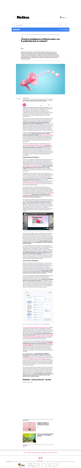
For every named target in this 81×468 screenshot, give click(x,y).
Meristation (55, 466)
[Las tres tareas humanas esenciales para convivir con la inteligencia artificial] (29, 438)
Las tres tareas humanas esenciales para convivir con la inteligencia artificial (45, 435)
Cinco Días (42, 465)
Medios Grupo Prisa (21, 466)
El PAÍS (29, 463)
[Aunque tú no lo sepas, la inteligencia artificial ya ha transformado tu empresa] (29, 426)
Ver (17, 25)
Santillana (38, 463)
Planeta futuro (53, 465)
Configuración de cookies (45, 452)
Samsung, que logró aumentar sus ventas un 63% (33, 183)
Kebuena (56, 465)
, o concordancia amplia (30, 166)
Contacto (25, 452)
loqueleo (50, 466)
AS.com (50, 463)
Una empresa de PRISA (21, 464)
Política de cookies (54, 452)
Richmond (29, 466)
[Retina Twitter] (39, 458)
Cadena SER (47, 463)
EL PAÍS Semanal (50, 465)
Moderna (33, 466)
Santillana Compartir (43, 463)
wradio (39, 465)
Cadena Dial (46, 465)
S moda (46, 466)
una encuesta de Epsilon (47, 135)
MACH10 (24, 447)
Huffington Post (31, 465)
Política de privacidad (36, 452)
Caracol (57, 463)
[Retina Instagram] (41, 458)
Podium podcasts (38, 466)
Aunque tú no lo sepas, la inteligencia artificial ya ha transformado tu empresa (43, 423)
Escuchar (20, 25)
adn (53, 463)
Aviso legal (30, 452)
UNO (36, 465)
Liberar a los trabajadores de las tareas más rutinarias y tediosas (36, 327)
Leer (14, 25)
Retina (22, 48)
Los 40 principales (34, 463)
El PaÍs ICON (42, 466)
